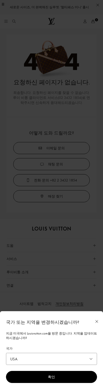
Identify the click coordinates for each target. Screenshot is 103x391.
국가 (9, 348)
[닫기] (96, 321)
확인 (51, 376)
